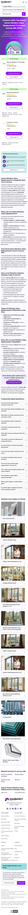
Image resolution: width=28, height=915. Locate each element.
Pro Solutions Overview (20, 816)
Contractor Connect (12, 122)
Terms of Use (10, 891)
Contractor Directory (5, 828)
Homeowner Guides (5, 822)
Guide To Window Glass (9, 540)
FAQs (16, 848)
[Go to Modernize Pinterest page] (7, 809)
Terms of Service (8, 898)
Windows (17, 779)
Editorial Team (4, 838)
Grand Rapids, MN (20, 792)
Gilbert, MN (4, 792)
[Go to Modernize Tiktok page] (18, 809)
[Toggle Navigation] (26, 2)
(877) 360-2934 (4, 858)
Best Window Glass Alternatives (12, 738)
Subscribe (21, 883)
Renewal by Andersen (13, 92)
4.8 (9, 98)
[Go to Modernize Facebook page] (13, 809)
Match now (13, 170)
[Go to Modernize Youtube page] (20, 809)
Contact (3, 845)
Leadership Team (18, 851)
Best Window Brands (9, 518)
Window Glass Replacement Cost (12, 561)
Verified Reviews (11, 65)
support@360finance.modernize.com (9, 860)
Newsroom (17, 857)
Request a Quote (13, 73)
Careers (16, 854)
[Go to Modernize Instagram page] (10, 809)
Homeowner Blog (5, 816)
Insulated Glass (7, 717)
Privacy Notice (4, 891)
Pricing (16, 830)
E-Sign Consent (17, 891)
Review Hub (3, 819)
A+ (14, 68)
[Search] (23, 2)
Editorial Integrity (5, 835)
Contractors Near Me (5, 825)
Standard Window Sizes (9, 583)
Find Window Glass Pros (14, 382)
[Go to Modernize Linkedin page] (15, 809)
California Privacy (4, 894)
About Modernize (18, 845)
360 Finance (17, 823)
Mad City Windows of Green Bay (16, 62)
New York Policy (12, 894)
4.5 (9, 68)
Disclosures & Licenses (11, 892)
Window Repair (19, 774)
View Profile (13, 77)
